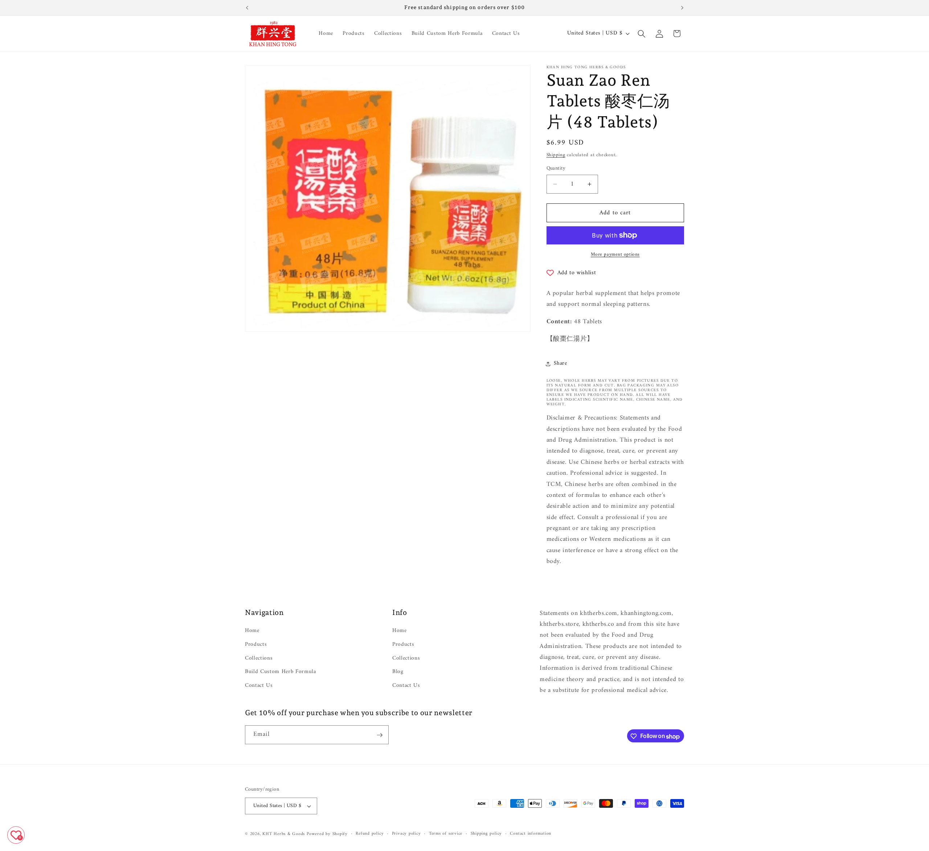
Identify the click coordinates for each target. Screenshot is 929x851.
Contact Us (259, 685)
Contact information (530, 834)
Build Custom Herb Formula (280, 672)
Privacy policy (406, 834)
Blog (398, 672)
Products (256, 644)
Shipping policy (486, 834)
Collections (259, 658)
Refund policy (370, 834)
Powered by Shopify (327, 834)
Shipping (556, 155)
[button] (641, 33)
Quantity (556, 169)
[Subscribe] (379, 735)
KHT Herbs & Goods (283, 834)
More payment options (615, 254)
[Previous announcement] (247, 7)
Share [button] (560, 363)
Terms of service (445, 834)
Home (252, 631)
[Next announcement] (682, 7)
